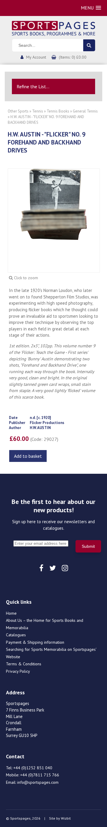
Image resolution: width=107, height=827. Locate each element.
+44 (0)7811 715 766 (39, 775)
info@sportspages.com (38, 782)
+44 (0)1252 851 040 (32, 767)
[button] (91, 8)
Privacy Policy (18, 671)
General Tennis (85, 111)
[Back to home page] (53, 28)
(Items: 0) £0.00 (72, 57)
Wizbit (66, 818)
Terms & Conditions (23, 664)
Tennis (37, 111)
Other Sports (18, 111)
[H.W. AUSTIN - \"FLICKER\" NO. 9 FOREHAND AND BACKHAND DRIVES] (54, 204)
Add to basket (28, 456)
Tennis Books (58, 111)
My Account (36, 57)
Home (11, 613)
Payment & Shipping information (35, 642)
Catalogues (16, 634)
